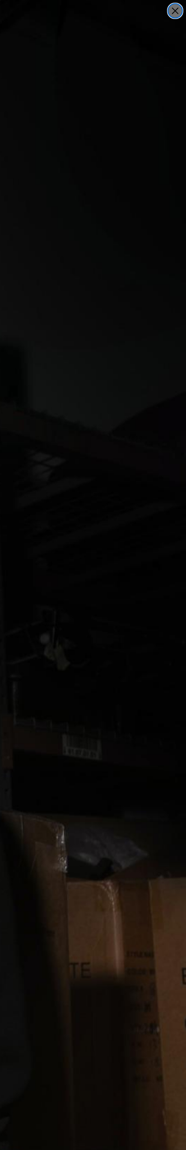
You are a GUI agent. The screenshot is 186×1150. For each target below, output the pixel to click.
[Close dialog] (175, 11)
